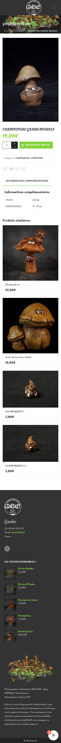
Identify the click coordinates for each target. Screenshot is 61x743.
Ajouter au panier (37, 145)
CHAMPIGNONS (22, 158)
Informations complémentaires (27, 180)
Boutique (19, 31)
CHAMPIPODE (36, 158)
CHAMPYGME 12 (15, 465)
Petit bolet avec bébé (18, 357)
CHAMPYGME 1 (14, 411)
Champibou (12, 284)
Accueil (8, 31)
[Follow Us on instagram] (7, 549)
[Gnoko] (30, 7)
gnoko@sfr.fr (18, 532)
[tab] (27, 181)
